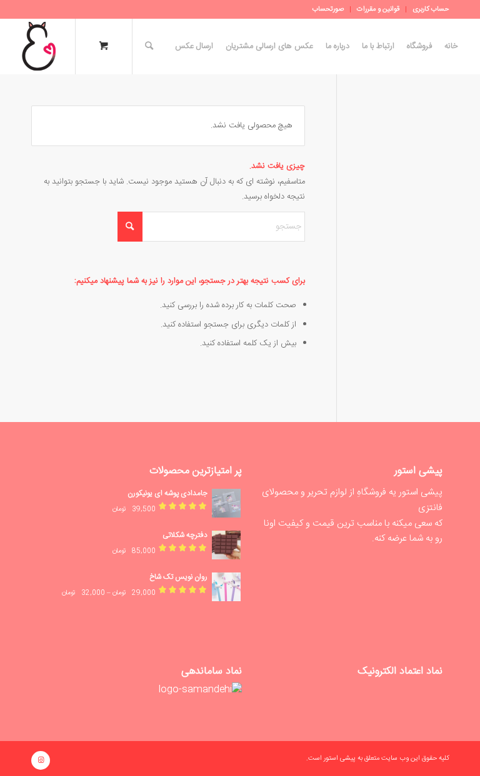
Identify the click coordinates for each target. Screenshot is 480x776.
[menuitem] (427, 9)
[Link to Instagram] (40, 760)
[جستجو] (145, 46)
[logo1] (39, 46)
